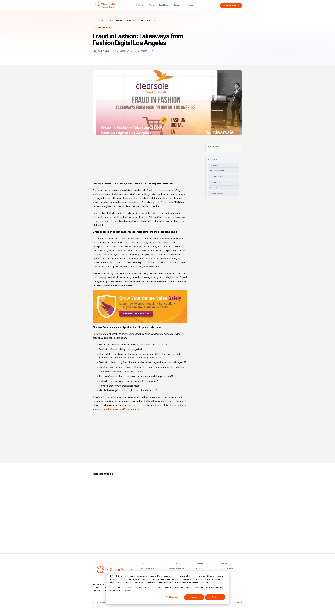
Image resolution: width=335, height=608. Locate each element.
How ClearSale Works (149, 568)
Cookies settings (173, 597)
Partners (190, 5)
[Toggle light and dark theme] (216, 5)
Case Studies (163, 5)
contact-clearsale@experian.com (121, 409)
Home (95, 20)
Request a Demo (231, 5)
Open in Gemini (216, 188)
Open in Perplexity (217, 194)
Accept (194, 597)
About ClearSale (227, 568)
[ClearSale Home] (105, 5)
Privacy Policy (237, 602)
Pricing (151, 5)
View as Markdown (217, 171)
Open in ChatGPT (216, 176)
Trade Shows (109, 20)
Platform (139, 5)
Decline (215, 597)
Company (177, 5)
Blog (101, 20)
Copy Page (214, 165)
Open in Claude (216, 182)
